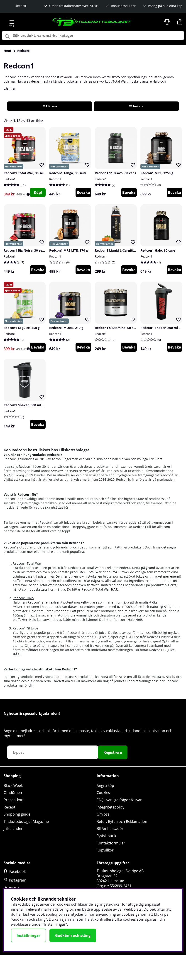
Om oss (103, 814)
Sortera (138, 106)
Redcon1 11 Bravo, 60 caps (115, 173)
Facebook (17, 871)
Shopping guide (17, 814)
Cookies (103, 792)
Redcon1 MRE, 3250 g (156, 173)
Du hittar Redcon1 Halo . (121, 619)
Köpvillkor (105, 850)
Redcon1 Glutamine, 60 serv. (117, 328)
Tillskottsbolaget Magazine (26, 821)
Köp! (38, 192)
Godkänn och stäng (73, 935)
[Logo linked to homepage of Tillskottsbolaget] (91, 22)
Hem (7, 50)
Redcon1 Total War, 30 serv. (25, 173)
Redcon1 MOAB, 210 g (66, 328)
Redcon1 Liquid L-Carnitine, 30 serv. (123, 250)
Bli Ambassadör (110, 828)
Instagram (17, 880)
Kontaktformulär (111, 843)
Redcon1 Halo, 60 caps (157, 250)
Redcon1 (24, 50)
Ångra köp (105, 785)
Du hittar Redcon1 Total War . (93, 589)
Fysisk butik (106, 835)
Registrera (112, 752)
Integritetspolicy (110, 807)
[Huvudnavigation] (11, 22)
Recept (9, 807)
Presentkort (14, 799)
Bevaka (83, 192)
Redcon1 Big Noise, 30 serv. (25, 250)
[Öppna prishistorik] (28, 194)
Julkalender (13, 828)
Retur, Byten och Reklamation (122, 821)
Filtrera (51, 106)
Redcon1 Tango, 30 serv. (68, 173)
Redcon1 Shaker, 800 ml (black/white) (33, 405)
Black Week (13, 785)
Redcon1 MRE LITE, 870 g (68, 250)
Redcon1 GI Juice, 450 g (22, 328)
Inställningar (28, 935)
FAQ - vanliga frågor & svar (119, 799)
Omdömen (13, 792)
